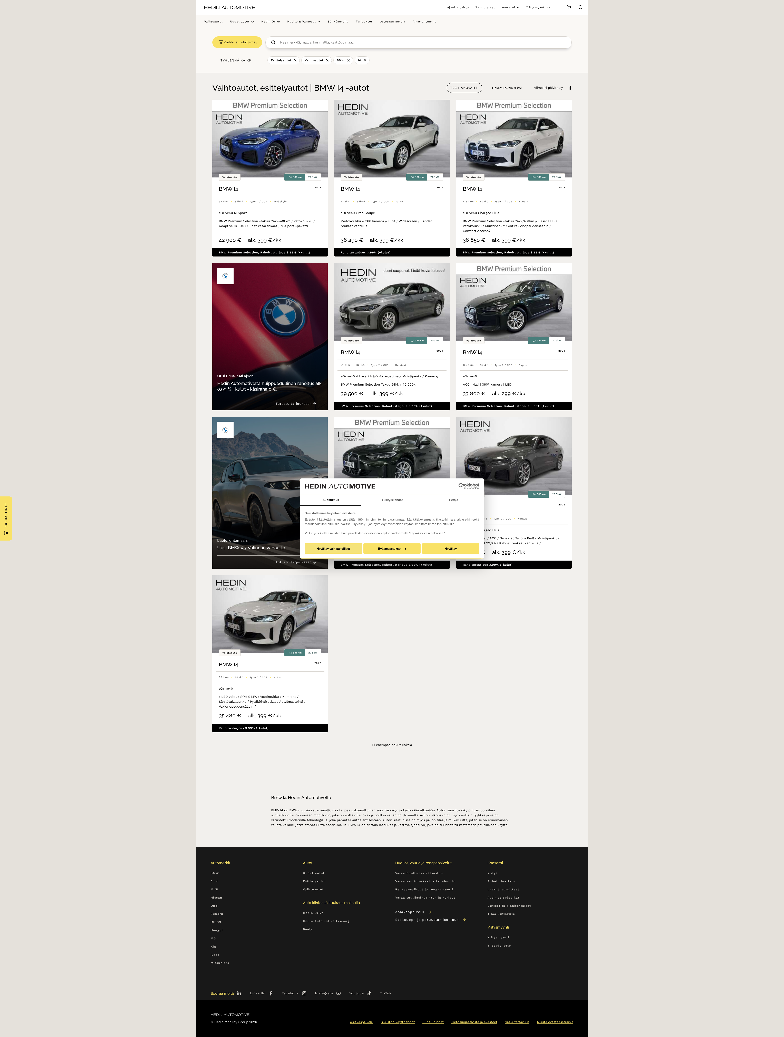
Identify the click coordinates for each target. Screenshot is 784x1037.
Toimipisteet (485, 7)
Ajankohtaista (458, 7)
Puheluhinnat (433, 1022)
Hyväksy (451, 548)
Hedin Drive (270, 21)
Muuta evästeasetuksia (555, 1022)
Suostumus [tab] (331, 499)
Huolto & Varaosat (301, 21)
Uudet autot (239, 21)
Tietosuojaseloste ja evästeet (474, 1022)
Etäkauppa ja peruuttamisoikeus (427, 920)
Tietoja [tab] (453, 499)
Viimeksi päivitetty (548, 88)
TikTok (385, 993)
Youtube (356, 993)
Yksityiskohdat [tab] (392, 499)
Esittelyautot (281, 60)
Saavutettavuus (517, 1022)
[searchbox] (423, 42)
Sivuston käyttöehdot (398, 1022)
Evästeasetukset (389, 548)
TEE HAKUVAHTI (464, 88)
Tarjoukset (364, 21)
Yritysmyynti (536, 7)
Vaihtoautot (213, 21)
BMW (341, 60)
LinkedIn (257, 993)
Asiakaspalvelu (409, 912)
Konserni (508, 7)
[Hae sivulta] (581, 7)
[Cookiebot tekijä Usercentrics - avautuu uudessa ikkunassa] (461, 486)
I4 (359, 60)
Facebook (290, 993)
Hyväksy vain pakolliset (333, 548)
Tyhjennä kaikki (236, 60)
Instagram (324, 993)
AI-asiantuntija (425, 21)
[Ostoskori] (568, 7)
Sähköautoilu (338, 21)
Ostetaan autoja (392, 21)
